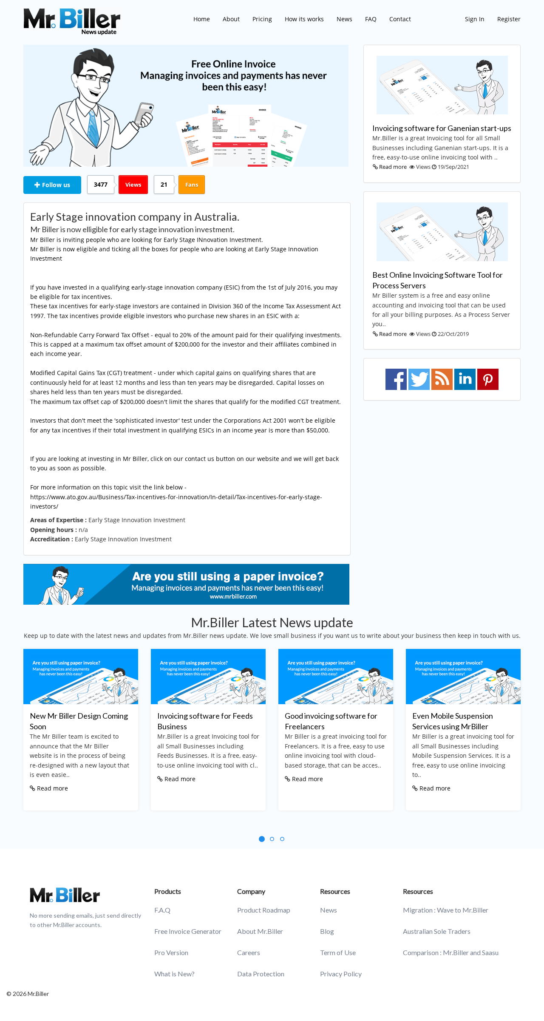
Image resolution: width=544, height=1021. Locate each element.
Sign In (474, 19)
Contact (400, 19)
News (344, 19)
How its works (304, 19)
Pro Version (171, 952)
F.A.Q (162, 910)
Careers (248, 952)
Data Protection (260, 974)
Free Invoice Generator (187, 931)
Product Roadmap (263, 910)
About (231, 19)
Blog (327, 931)
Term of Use (338, 952)
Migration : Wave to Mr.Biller (445, 910)
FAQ (371, 19)
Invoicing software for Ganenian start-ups (441, 128)
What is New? (174, 974)
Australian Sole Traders (436, 931)
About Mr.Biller (260, 931)
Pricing (262, 19)
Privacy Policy (341, 974)
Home (201, 19)
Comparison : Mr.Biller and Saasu (451, 952)
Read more (393, 167)
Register (509, 19)
